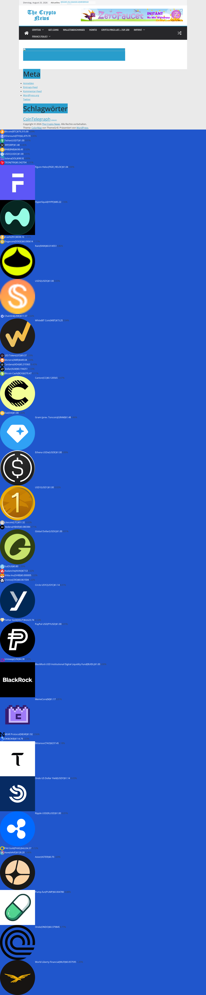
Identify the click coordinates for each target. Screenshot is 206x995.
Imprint (138, 29)
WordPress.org (31, 95)
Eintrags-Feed (30, 87)
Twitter (27, 99)
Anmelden (28, 83)
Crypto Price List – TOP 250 (115, 29)
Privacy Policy (40, 36)
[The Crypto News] (26, 33)
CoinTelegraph (36, 119)
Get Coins (53, 29)
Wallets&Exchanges (74, 29)
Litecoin (54, 120)
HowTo (93, 29)
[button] (42, 30)
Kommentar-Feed (32, 91)
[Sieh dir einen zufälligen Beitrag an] (179, 33)
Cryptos (36, 29)
